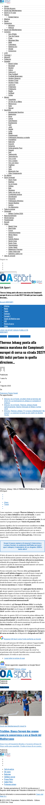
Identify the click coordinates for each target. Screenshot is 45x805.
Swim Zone (12, 243)
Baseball (11, 66)
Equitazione (12, 123)
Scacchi (11, 144)
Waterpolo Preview (15, 249)
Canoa (10, 119)
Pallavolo (7, 59)
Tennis (6, 15)
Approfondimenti (10, 216)
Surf (9, 152)
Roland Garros (13, 17)
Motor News (12, 235)
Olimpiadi (7, 211)
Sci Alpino (8, 175)
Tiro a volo (12, 159)
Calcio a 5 (11, 72)
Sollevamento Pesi (15, 148)
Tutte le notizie (9, 209)
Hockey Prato (13, 83)
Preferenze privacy (10, 784)
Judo (10, 127)
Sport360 (7, 110)
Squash (11, 150)
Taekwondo (12, 154)
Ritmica (11, 28)
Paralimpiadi (12, 135)
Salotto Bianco (13, 239)
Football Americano (15, 76)
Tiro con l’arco (13, 163)
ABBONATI (9, 302)
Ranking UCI (12, 47)
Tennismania (12, 245)
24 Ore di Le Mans (15, 102)
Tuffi (9, 167)
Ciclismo (7, 32)
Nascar (11, 108)
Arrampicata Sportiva (16, 112)
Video (6, 224)
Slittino (11, 186)
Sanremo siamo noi (15, 254)
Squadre (7, 61)
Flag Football (13, 74)
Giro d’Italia (12, 34)
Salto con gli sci (14, 192)
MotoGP (7, 57)
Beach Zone (12, 226)
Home (6, 6)
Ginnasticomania (14, 233)
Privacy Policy (8, 779)
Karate (10, 129)
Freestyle (11, 199)
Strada (10, 49)
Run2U (10, 237)
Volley (10, 95)
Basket (11, 68)
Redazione (7, 774)
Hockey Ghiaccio (14, 78)
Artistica (11, 26)
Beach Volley (13, 64)
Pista (10, 38)
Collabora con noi (9, 777)
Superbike (12, 100)
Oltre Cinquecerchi (15, 173)
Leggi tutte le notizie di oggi (14, 658)
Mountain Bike (13, 40)
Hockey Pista (13, 80)
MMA (10, 133)
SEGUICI (3, 667)
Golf (9, 125)
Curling (10, 205)
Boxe (10, 116)
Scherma (11, 146)
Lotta (10, 131)
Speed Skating (13, 203)
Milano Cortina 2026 (15, 214)
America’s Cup (13, 171)
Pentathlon (12, 140)
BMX (10, 42)
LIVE (6, 53)
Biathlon (11, 182)
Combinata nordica (15, 195)
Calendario (12, 45)
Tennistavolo (13, 157)
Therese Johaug (20, 669)
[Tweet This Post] (24, 497)
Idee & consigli (9, 256)
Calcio (10, 70)
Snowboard (12, 197)
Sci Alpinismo (13, 207)
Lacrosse (11, 85)
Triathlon (11, 165)
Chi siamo (7, 771)
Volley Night (12, 247)
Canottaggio (12, 121)
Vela (10, 169)
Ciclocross (12, 51)
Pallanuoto (12, 89)
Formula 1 (7, 55)
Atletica (7, 19)
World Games (9, 218)
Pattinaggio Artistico (15, 201)
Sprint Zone (12, 241)
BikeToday (12, 228)
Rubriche (11, 142)
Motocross (12, 104)
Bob (9, 188)
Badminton (12, 114)
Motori (6, 97)
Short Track (12, 180)
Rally (10, 106)
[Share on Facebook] (24, 495)
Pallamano (12, 87)
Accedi (6, 222)
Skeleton (11, 190)
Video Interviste (14, 252)
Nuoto (6, 21)
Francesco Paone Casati (9, 393)
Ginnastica (8, 23)
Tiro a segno (12, 161)
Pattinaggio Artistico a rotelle (19, 138)
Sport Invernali (9, 178)
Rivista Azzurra (9, 8)
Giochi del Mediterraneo (13, 11)
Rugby (10, 91)
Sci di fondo (12, 184)
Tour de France (13, 36)
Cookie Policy (8, 782)
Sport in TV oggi (10, 13)
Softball (11, 93)
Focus (10, 231)
